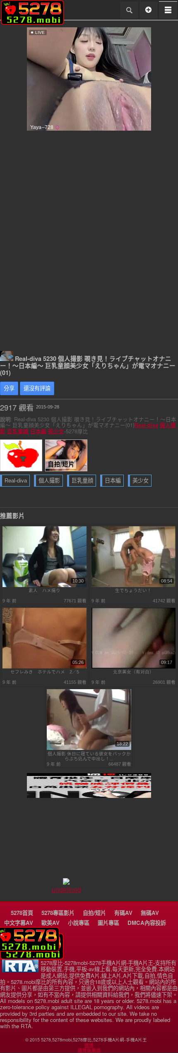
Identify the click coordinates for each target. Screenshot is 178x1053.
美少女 (56, 431)
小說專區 (78, 922)
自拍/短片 (94, 913)
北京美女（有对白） (133, 671)
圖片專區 (108, 922)
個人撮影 (49, 481)
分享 (9, 388)
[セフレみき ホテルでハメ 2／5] (44, 666)
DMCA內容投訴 (146, 922)
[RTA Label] (20, 970)
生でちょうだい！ (133, 590)
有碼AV (123, 913)
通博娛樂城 (89, 1050)
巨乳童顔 (18, 431)
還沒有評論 (37, 388)
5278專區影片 (58, 913)
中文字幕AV (18, 922)
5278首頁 (22, 913)
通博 (89, 1045)
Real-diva (146, 425)
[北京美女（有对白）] (133, 666)
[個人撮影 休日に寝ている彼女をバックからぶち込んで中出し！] (89, 748)
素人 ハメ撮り (44, 590)
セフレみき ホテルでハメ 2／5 (44, 671)
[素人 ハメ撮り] (44, 585)
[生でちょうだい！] (133, 585)
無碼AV (150, 913)
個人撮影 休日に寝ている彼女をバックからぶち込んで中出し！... (89, 756)
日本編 (38, 431)
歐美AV (50, 922)
